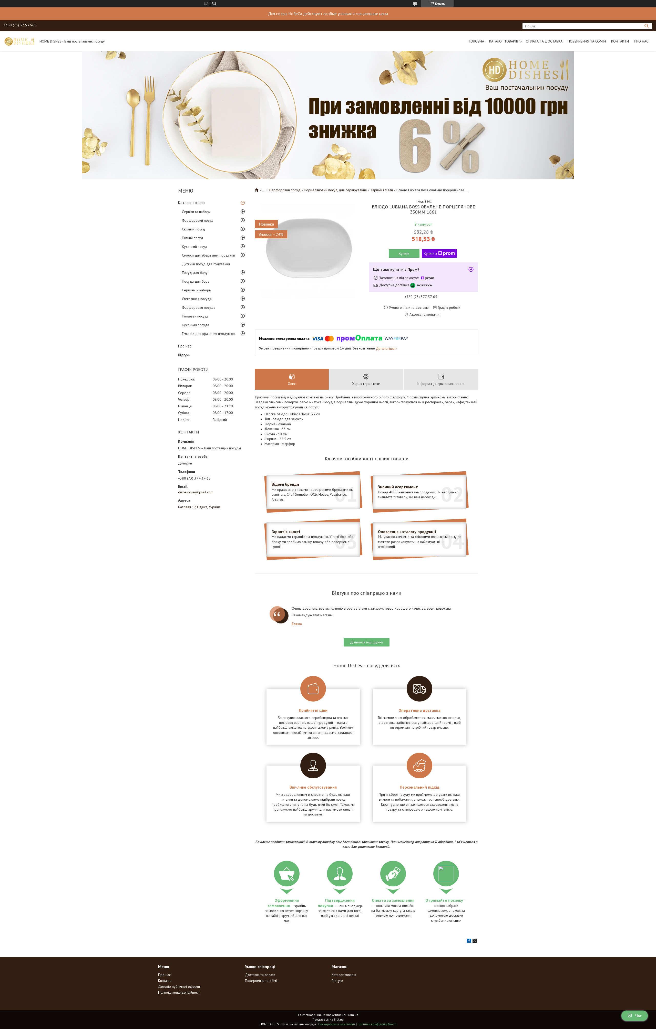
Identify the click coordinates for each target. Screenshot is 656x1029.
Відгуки (184, 355)
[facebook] (469, 941)
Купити (404, 253)
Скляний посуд (193, 229)
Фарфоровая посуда (198, 307)
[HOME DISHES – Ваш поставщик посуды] (19, 41)
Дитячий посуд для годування (206, 264)
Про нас (641, 41)
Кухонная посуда (195, 325)
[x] (475, 941)
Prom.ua (352, 1015)
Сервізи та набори (196, 211)
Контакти (620, 41)
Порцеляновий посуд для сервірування (335, 190)
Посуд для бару (195, 272)
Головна (476, 41)
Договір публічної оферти (179, 986)
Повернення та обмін (587, 41)
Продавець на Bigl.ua (328, 1019)
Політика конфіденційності (179, 992)
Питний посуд (192, 238)
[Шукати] (646, 26)
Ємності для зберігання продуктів (208, 255)
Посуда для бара (195, 281)
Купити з (430, 253)
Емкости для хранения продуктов (208, 333)
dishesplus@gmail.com (195, 492)
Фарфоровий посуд (197, 220)
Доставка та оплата (260, 974)
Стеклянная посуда (197, 298)
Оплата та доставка (544, 41)
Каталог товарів (503, 41)
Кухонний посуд (194, 246)
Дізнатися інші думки (366, 642)
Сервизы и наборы (196, 290)
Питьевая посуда (195, 316)
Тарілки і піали (382, 190)
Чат (638, 1016)
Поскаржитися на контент (336, 1024)
